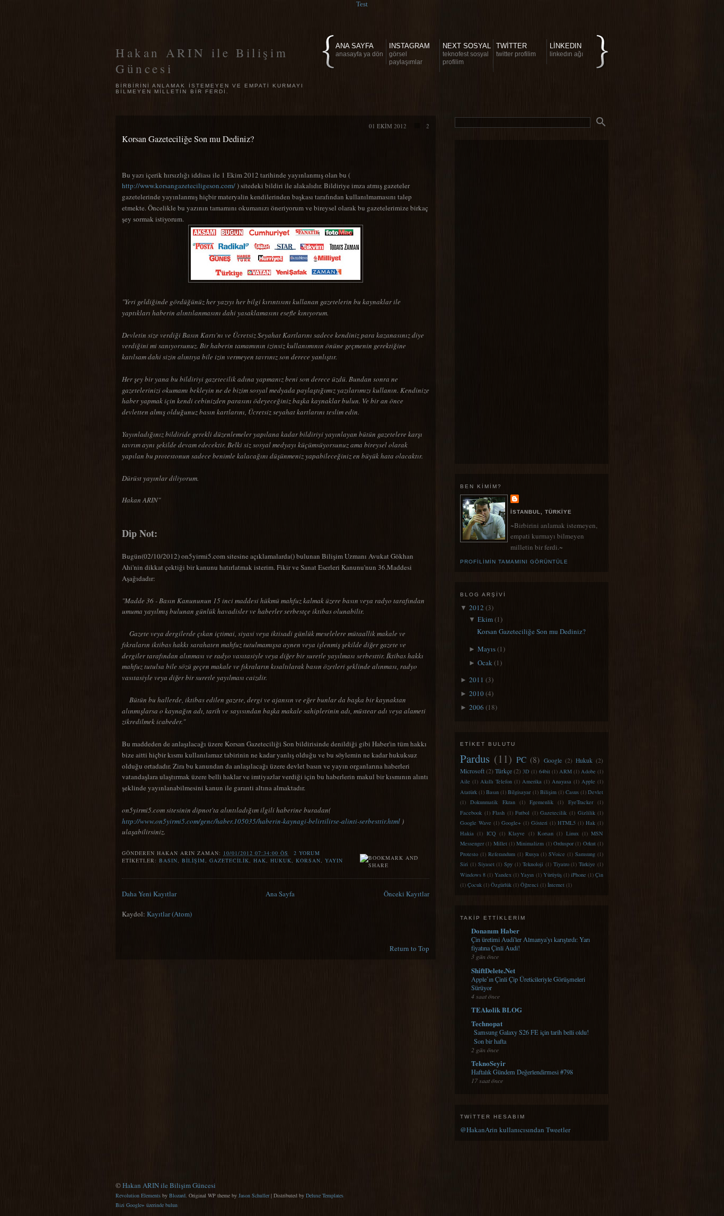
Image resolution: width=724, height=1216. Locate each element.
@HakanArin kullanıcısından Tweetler (515, 1129)
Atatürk (468, 792)
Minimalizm (530, 843)
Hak (259, 860)
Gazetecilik (229, 860)
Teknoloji (533, 864)
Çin (599, 874)
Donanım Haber (495, 931)
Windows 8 (472, 874)
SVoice (557, 854)
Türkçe (503, 771)
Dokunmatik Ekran (492, 802)
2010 (477, 693)
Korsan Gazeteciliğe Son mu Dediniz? (188, 139)
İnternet (556, 884)
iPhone (578, 874)
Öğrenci (529, 884)
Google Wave (475, 822)
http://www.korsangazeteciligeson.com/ (178, 185)
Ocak (486, 662)
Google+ (511, 822)
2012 (477, 607)
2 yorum (307, 853)
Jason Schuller (254, 1195)
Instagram (409, 54)
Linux (572, 833)
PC (521, 759)
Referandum (501, 854)
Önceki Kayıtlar (406, 893)
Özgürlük (501, 884)
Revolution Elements (138, 1195)
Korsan (308, 860)
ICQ (491, 833)
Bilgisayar (519, 792)
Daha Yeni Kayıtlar (149, 893)
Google (553, 760)
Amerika (532, 781)
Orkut (589, 843)
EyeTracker (580, 802)
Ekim (486, 619)
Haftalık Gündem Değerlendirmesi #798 (522, 1072)
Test (362, 4)
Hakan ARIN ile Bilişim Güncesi (169, 1185)
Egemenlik (541, 802)
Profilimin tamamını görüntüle (514, 562)
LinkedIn (566, 50)
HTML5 (567, 822)
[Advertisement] (531, 299)
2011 (477, 679)
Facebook (471, 812)
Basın (168, 860)
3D (526, 771)
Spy (508, 864)
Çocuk (474, 884)
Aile (465, 781)
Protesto (469, 854)
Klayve (516, 833)
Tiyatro (561, 864)
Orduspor (563, 843)
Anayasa (561, 781)
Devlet (595, 792)
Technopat (486, 1023)
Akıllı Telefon (496, 781)
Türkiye (587, 864)
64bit (544, 771)
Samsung (585, 854)
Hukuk (281, 860)
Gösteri (539, 822)
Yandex (503, 874)
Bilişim (193, 860)
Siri (464, 864)
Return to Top (409, 948)
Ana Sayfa (359, 50)
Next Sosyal (467, 54)
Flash (498, 812)
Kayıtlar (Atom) (169, 914)
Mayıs (487, 649)
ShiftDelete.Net (493, 970)
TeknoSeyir (488, 1063)
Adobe (588, 771)
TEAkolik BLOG (496, 1009)
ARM (565, 771)
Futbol (522, 812)
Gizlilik (586, 812)
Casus (572, 792)
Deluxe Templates (324, 1195)
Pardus (475, 758)
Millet (500, 843)
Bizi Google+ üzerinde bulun (147, 1205)
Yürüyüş (552, 874)
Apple (588, 781)
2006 (477, 707)
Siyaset (486, 864)
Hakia (467, 833)
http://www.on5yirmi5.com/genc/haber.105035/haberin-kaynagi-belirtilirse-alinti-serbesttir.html (261, 821)
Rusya (532, 854)
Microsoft (472, 771)
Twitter (516, 50)
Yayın (334, 860)
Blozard (177, 1195)
